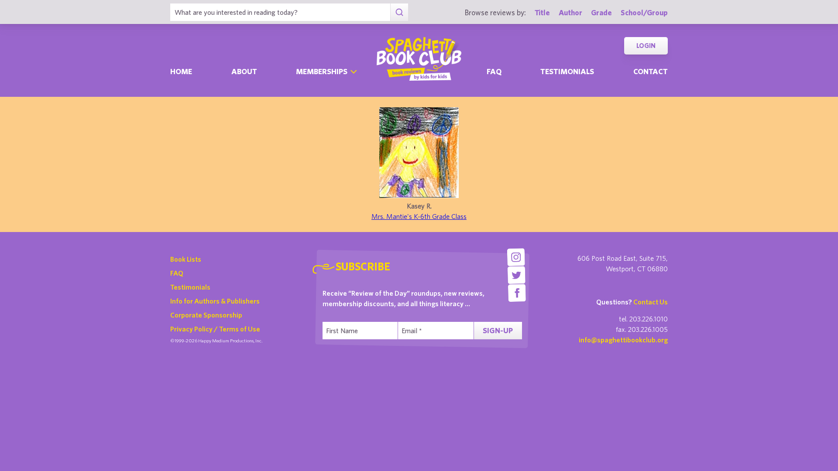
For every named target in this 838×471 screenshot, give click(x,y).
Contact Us (650, 302)
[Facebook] (517, 293)
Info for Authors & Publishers (215, 301)
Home (181, 71)
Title (542, 12)
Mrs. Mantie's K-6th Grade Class (419, 216)
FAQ (176, 273)
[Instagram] (516, 257)
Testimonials (567, 71)
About (244, 71)
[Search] (399, 12)
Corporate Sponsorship (206, 315)
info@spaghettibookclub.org (623, 340)
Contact (650, 71)
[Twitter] (516, 275)
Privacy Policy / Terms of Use (215, 329)
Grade (601, 12)
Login (646, 45)
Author (570, 12)
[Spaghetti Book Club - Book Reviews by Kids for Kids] (419, 59)
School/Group (644, 12)
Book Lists (185, 259)
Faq (494, 71)
